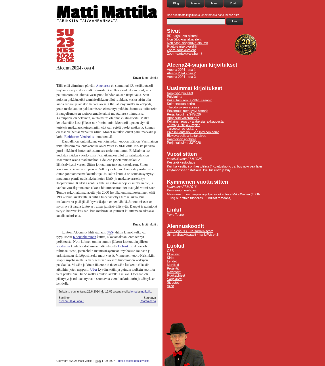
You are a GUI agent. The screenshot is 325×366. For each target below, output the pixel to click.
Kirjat (170, 258)
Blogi (176, 3)
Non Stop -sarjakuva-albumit (187, 43)
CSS (170, 250)
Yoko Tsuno (175, 214)
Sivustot (173, 282)
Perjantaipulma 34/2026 (184, 114)
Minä (214, 3)
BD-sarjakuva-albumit (182, 36)
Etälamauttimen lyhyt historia (187, 111)
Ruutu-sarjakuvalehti (182, 46)
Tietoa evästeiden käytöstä (133, 360)
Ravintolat (174, 272)
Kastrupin (63, 246)
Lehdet (172, 261)
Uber (93, 269)
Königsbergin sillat (180, 93)
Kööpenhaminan (84, 236)
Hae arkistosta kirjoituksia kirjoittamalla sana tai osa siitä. (203, 15)
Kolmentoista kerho (181, 104)
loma (133, 291)
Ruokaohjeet (176, 275)
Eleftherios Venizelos (79, 136)
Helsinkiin (125, 246)
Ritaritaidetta (148, 301)
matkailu (145, 291)
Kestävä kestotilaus (181, 162)
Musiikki (173, 265)
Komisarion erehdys (181, 190)
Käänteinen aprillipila (181, 139)
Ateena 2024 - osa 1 (181, 69)
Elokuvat (173, 254)
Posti (233, 3)
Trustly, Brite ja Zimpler (183, 125)
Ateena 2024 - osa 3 (71, 301)
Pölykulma (174, 96)
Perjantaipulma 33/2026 (184, 142)
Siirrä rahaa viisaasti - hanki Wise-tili (192, 234)
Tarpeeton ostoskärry (182, 128)
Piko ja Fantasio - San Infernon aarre (193, 132)
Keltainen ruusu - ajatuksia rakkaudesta (195, 121)
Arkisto (195, 3)
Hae (234, 21)
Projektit (173, 268)
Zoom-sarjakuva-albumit (184, 53)
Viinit (170, 286)
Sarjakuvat (174, 279)
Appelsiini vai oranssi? (183, 118)
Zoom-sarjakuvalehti (181, 50)
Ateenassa (103, 85)
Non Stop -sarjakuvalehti (184, 39)
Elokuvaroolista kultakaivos (186, 135)
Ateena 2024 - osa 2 (181, 73)
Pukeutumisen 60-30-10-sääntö (189, 100)
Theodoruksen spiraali (183, 107)
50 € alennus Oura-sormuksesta (190, 231)
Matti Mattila (106, 12)
